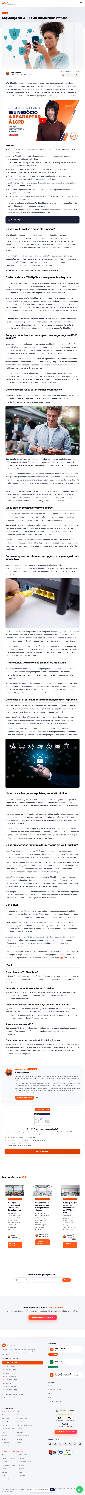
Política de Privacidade (54, 1492)
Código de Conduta (69, 1488)
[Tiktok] (75, 1444)
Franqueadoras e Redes (8, 1428)
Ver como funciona (41, 1151)
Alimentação (20, 1415)
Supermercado (6, 1442)
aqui (61, 958)
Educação (19, 1422)
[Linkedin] (60, 1444)
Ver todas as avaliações (67, 1432)
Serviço (4, 1475)
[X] (70, 1444)
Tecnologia (20, 1442)
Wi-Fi (5, 13)
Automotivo (5, 1418)
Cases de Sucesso (54, 1390)
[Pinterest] (80, 1444)
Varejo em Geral (6, 1446)
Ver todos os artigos (23, 1097)
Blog (49, 1393)
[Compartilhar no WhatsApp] (63, 74)
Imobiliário (20, 1432)
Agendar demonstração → (42, 1317)
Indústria (4, 1435)
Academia (5, 1415)
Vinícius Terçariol (17, 72)
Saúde (4, 1439)
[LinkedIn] (37, 1097)
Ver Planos (54, 1354)
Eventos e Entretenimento (24, 1425)
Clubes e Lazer (6, 1422)
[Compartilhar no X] (72, 74)
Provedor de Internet (23, 1435)
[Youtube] (50, 1444)
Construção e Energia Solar (9, 1458)
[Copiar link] (76, 74)
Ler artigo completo (12, 1245)
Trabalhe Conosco (54, 1401)
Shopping (19, 1439)
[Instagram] (55, 1444)
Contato (51, 1397)
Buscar (66, 1280)
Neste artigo (16, 220)
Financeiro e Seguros (25, 1461)
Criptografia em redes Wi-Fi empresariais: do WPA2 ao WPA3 (70, 1208)
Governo (19, 1428)
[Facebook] (65, 1444)
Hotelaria (4, 1432)
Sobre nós (51, 1386)
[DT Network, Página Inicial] (9, 3)
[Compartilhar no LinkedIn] (68, 74)
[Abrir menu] (81, 3)
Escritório (4, 1425)
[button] (42, 120)
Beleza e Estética (22, 1418)
